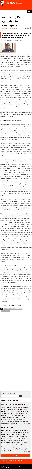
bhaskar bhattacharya (5, 310)
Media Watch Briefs (10, 400)
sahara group (13, 308)
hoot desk (4, 28)
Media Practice (14, 28)
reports (18, 411)
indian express (19, 308)
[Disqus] (16, 333)
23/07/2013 (6, 120)
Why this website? (4, 460)
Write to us (19, 460)
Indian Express (23, 75)
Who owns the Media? (6, 462)
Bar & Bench (17, 305)
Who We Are (13, 460)
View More (15, 455)
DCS (9, 467)
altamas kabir (6, 308)
